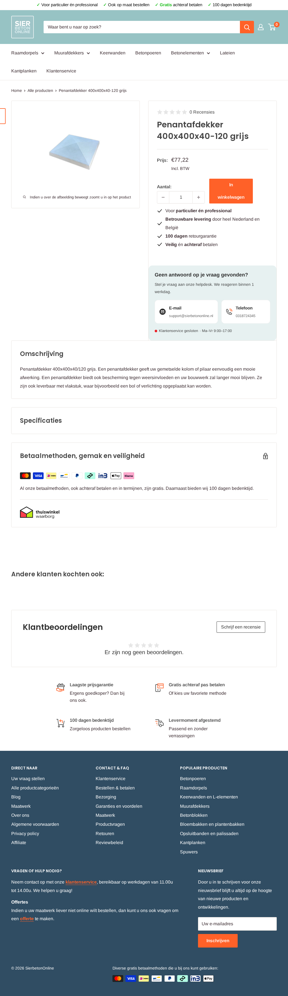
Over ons (20, 815)
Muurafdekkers (69, 52)
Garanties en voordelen (119, 806)
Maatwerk (21, 806)
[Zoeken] (247, 27)
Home (16, 90)
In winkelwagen (231, 191)
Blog (16, 796)
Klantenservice (61, 70)
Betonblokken (194, 815)
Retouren (105, 833)
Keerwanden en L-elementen (209, 796)
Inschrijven (217, 940)
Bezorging (106, 796)
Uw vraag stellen (28, 778)
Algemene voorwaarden (35, 824)
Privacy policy (25, 833)
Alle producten (40, 90)
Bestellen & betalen (115, 787)
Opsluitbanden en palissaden (209, 833)
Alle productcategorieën (35, 787)
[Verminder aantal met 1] (163, 197)
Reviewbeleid (109, 842)
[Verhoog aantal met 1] (198, 197)
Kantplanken (24, 70)
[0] (272, 27)
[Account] (261, 27)
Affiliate (18, 842)
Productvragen (110, 824)
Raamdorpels (24, 52)
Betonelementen (187, 52)
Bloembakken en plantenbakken (212, 824)
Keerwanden (112, 52)
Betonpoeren (148, 52)
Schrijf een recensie (241, 627)
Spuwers (189, 851)
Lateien (227, 52)
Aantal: (164, 186)
